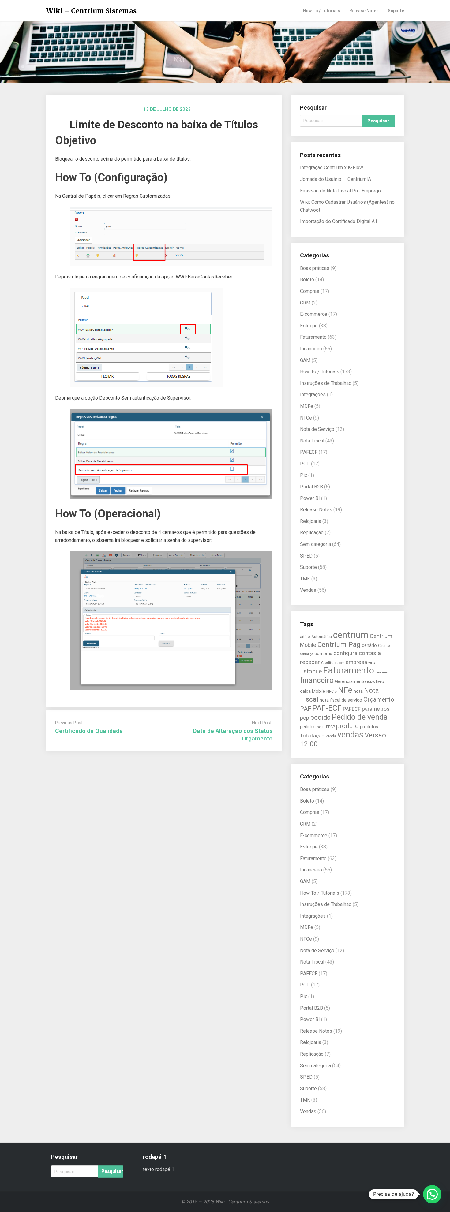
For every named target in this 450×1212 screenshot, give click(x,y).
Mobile (318, 691)
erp (371, 662)
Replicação (312, 532)
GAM (305, 360)
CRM (305, 303)
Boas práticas (314, 268)
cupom (339, 663)
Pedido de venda (360, 717)
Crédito (327, 662)
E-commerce (313, 314)
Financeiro (311, 349)
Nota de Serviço (317, 429)
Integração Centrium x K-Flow (331, 167)
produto (347, 726)
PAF (305, 708)
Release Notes (364, 10)
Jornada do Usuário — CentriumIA (335, 179)
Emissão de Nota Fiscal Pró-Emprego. (341, 191)
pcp (304, 717)
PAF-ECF (327, 708)
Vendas (308, 590)
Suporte (396, 10)
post (321, 727)
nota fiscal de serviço (341, 700)
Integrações (313, 394)
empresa (356, 662)
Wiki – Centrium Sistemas (91, 11)
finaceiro (381, 672)
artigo (305, 636)
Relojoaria (310, 521)
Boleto (307, 279)
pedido (320, 717)
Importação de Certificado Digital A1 (338, 221)
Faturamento (313, 337)
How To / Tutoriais (321, 10)
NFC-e (331, 691)
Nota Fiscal (312, 441)
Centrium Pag (339, 644)
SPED (306, 556)
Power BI (310, 498)
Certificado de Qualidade (89, 730)
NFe (345, 690)
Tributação (312, 736)
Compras (309, 291)
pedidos (308, 726)
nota (358, 691)
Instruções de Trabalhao (325, 383)
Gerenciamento (350, 681)
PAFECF (308, 452)
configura (345, 653)
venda (331, 736)
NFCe (306, 418)
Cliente (384, 645)
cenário (369, 645)
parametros (376, 709)
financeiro (317, 680)
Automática (321, 636)
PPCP (330, 727)
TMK (305, 579)
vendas (350, 735)
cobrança (306, 654)
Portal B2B (311, 487)
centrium (351, 635)
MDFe (306, 406)
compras (323, 653)
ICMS (371, 682)
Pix (303, 475)
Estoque (309, 326)
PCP (305, 464)
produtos (369, 726)
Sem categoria (315, 544)
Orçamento (378, 699)
